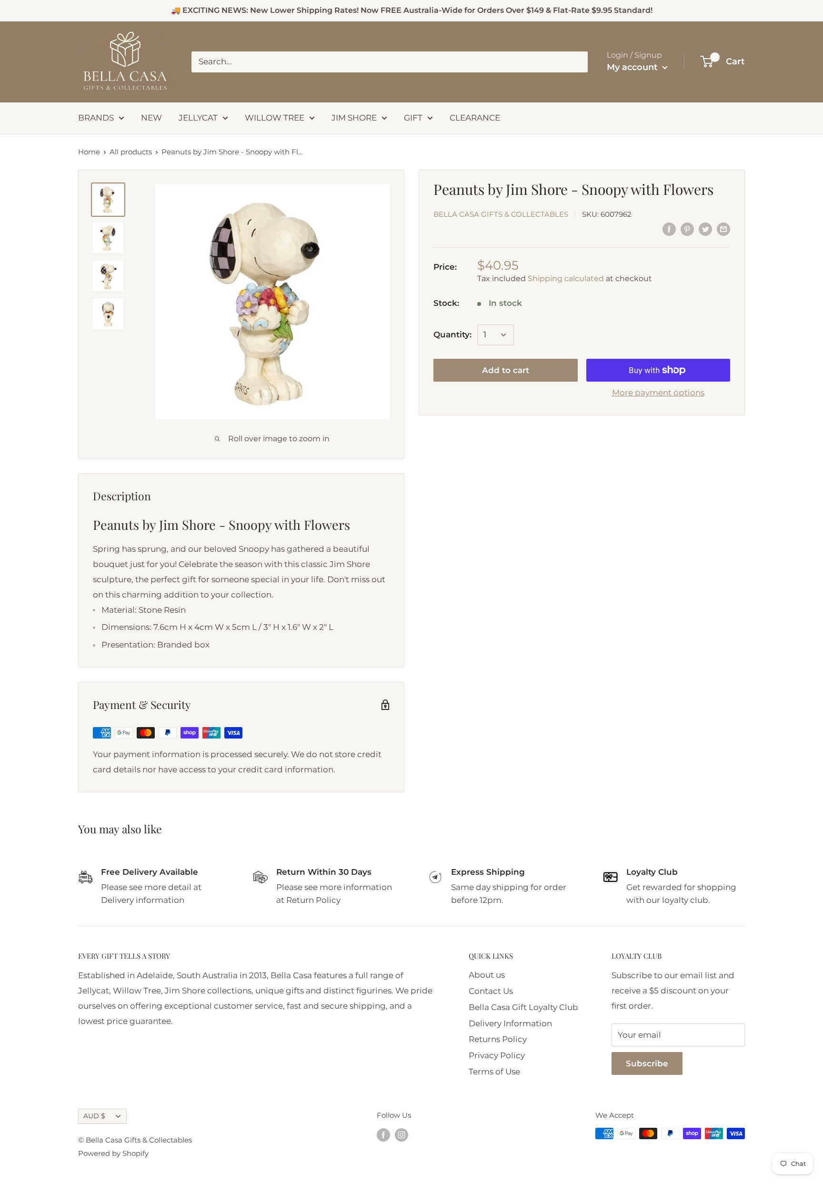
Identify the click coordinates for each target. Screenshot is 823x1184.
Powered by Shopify (113, 1153)
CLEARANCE (475, 117)
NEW (151, 117)
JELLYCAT (198, 117)
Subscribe (647, 1063)
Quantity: (452, 334)
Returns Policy (498, 1039)
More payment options (658, 392)
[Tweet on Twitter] (705, 229)
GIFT (413, 117)
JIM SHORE (354, 117)
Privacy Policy (497, 1055)
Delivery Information (510, 1023)
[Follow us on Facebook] (383, 1135)
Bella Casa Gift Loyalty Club (523, 1007)
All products (131, 151)
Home (89, 151)
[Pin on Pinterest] (687, 229)
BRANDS (96, 117)
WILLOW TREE (274, 117)
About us (487, 975)
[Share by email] (723, 229)
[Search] (576, 61)
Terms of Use (494, 1071)
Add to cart (505, 370)
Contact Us (491, 991)
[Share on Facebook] (669, 229)
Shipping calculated (566, 278)
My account (633, 67)
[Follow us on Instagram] (401, 1135)
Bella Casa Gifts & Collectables (500, 214)
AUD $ (94, 1116)
